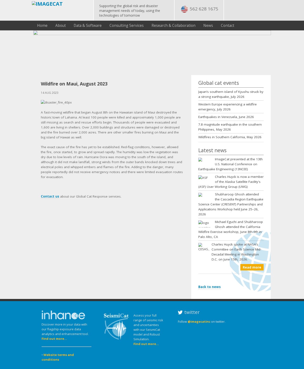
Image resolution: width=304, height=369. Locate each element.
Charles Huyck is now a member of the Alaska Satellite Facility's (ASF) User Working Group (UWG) (231, 182)
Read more (252, 267)
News (208, 25)
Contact (227, 25)
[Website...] (63, 319)
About (60, 25)
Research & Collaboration (173, 25)
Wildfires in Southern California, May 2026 (229, 137)
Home (42, 25)
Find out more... (54, 338)
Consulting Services (126, 25)
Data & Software (88, 25)
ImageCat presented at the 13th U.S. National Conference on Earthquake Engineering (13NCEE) (230, 164)
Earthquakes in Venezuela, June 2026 (226, 117)
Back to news (209, 287)
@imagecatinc (199, 321)
